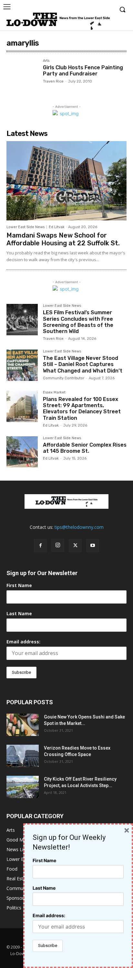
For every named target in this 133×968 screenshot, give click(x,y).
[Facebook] (40, 545)
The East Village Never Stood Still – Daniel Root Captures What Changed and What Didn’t (82, 364)
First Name (19, 585)
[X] (75, 545)
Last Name (19, 613)
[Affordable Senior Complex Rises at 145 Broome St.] (22, 452)
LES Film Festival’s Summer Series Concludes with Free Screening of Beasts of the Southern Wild (78, 321)
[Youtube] (92, 545)
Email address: (23, 642)
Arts (46, 61)
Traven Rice (53, 81)
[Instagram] (57, 545)
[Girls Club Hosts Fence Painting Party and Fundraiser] (22, 74)
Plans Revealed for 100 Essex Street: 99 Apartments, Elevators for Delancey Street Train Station (82, 408)
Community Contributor (63, 378)
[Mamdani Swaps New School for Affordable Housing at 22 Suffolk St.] (66, 181)
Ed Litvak (57, 227)
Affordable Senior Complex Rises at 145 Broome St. (85, 448)
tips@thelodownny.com (79, 527)
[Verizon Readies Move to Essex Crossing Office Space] (22, 756)
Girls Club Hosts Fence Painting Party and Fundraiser (83, 70)
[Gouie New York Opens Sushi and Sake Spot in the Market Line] (22, 725)
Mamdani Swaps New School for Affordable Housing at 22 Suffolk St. (63, 239)
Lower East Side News (25, 227)
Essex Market (54, 393)
